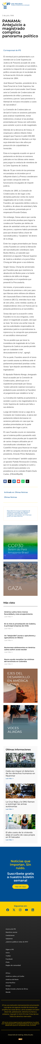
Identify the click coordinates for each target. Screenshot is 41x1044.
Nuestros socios (11, 932)
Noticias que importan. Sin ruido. (20, 864)
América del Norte (12, 979)
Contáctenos (10, 935)
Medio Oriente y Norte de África (17, 989)
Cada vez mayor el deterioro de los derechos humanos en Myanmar (20, 773)
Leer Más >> (8, 617)
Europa (8, 986)
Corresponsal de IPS (12, 50)
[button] (5, 481)
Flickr (8, 962)
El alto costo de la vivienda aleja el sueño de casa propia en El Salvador (20, 834)
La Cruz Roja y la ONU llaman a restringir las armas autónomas (20, 804)
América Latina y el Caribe (15, 976)
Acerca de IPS (11, 929)
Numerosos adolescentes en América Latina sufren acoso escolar (19, 648)
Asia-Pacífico (10, 983)
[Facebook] (8, 910)
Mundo (8, 992)
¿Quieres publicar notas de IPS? (17, 942)
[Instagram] (20, 910)
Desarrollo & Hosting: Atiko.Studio (20, 1035)
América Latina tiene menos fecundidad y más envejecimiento (18, 613)
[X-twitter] (14, 910)
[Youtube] (26, 910)
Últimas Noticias (21, 492)
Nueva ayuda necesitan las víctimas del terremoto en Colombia (19, 660)
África (8, 973)
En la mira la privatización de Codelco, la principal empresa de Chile (20, 625)
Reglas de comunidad (13, 965)
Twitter (8, 956)
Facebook (9, 959)
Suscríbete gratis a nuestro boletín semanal (20, 877)
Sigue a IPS (10, 949)
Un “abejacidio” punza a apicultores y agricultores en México (19, 637)
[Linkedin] (33, 910)
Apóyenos (9, 938)
